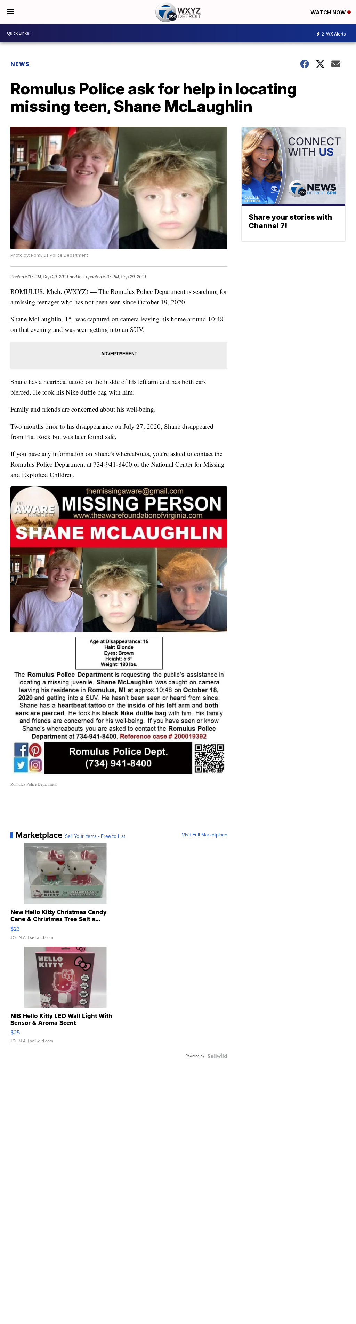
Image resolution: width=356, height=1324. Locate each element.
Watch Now (328, 12)
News (20, 64)
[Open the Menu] (10, 12)
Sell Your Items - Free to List (95, 836)
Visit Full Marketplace (204, 835)
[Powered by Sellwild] (217, 1055)
